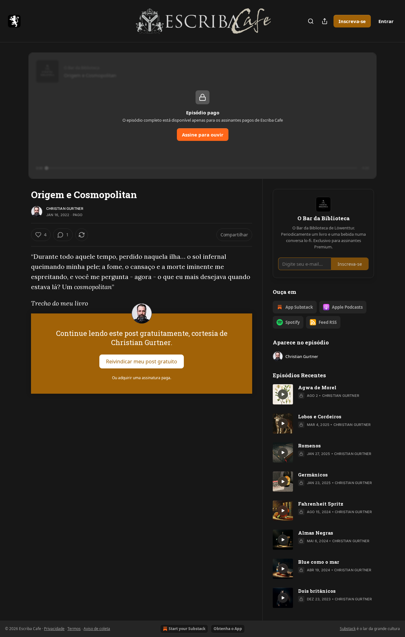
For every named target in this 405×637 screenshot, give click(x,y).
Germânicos (313, 474)
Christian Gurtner (64, 208)
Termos (74, 628)
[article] (323, 394)
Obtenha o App (228, 628)
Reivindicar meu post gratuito (141, 361)
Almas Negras (315, 533)
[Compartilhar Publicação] (324, 21)
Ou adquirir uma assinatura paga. (141, 377)
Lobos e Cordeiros (319, 416)
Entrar (386, 21)
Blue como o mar (318, 562)
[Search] (310, 21)
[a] (283, 394)
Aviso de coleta (97, 628)
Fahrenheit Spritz (320, 503)
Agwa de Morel (317, 387)
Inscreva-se (352, 21)
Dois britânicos (317, 591)
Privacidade (54, 628)
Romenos (309, 445)
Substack (348, 628)
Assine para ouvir (202, 134)
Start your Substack (187, 628)
